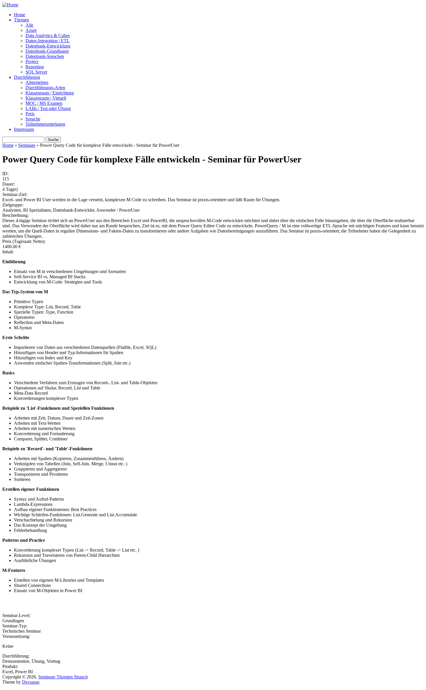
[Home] (10, 4)
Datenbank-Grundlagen (47, 51)
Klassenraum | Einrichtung (50, 92)
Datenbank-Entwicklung (48, 45)
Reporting (35, 66)
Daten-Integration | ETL (48, 40)
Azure (31, 30)
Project (32, 61)
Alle (29, 25)
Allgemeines (37, 82)
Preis (30, 113)
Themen (21, 19)
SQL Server (36, 71)
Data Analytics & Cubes (48, 35)
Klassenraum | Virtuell (46, 98)
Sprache (33, 118)
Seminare (26, 145)
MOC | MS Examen (44, 103)
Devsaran (30, 682)
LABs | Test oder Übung (48, 108)
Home (19, 14)
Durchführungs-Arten (45, 87)
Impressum (24, 129)
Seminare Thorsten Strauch (63, 676)
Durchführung (27, 77)
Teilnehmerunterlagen (45, 124)
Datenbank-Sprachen (45, 56)
